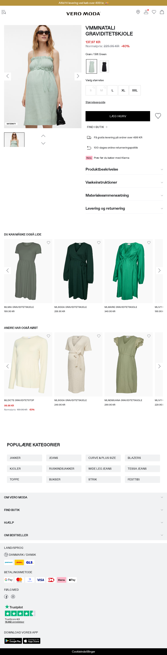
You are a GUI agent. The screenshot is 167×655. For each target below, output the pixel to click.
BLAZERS (134, 457)
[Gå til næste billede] (43, 143)
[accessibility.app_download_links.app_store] (31, 643)
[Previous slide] (7, 270)
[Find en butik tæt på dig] (138, 13)
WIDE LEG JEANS (100, 468)
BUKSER (54, 479)
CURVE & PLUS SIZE (102, 457)
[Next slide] (159, 270)
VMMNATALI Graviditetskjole (109, 30)
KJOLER (15, 468)
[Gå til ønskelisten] (154, 13)
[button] (91, 90)
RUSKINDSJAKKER (61, 468)
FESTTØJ (134, 479)
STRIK (92, 479)
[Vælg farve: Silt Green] (91, 66)
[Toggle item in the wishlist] (158, 116)
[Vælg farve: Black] (104, 66)
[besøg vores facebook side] (6, 597)
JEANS (53, 457)
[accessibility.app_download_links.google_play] (13, 643)
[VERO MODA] (83, 14)
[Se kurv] (162, 12)
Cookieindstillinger (83, 651)
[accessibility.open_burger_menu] (3, 12)
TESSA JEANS (137, 468)
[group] (28, 278)
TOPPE (14, 479)
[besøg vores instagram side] (13, 597)
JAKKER (15, 457)
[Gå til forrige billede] (43, 135)
